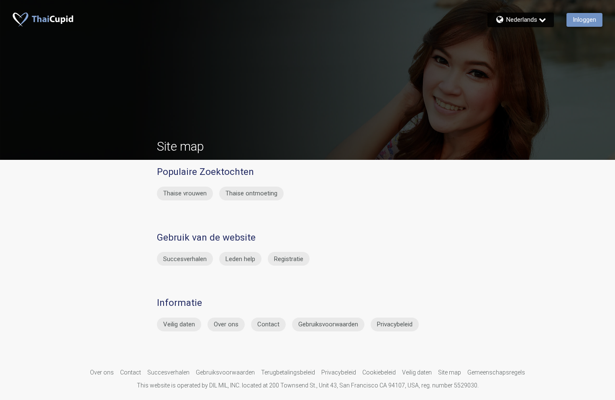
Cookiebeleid (379, 372)
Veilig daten (179, 324)
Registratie (288, 259)
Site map (449, 372)
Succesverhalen (185, 259)
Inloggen (584, 19)
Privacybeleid (395, 324)
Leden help (240, 259)
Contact (268, 324)
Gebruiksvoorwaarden (328, 324)
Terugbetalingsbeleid (288, 372)
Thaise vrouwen (185, 193)
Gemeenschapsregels (496, 372)
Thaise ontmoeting (251, 193)
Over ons (226, 324)
